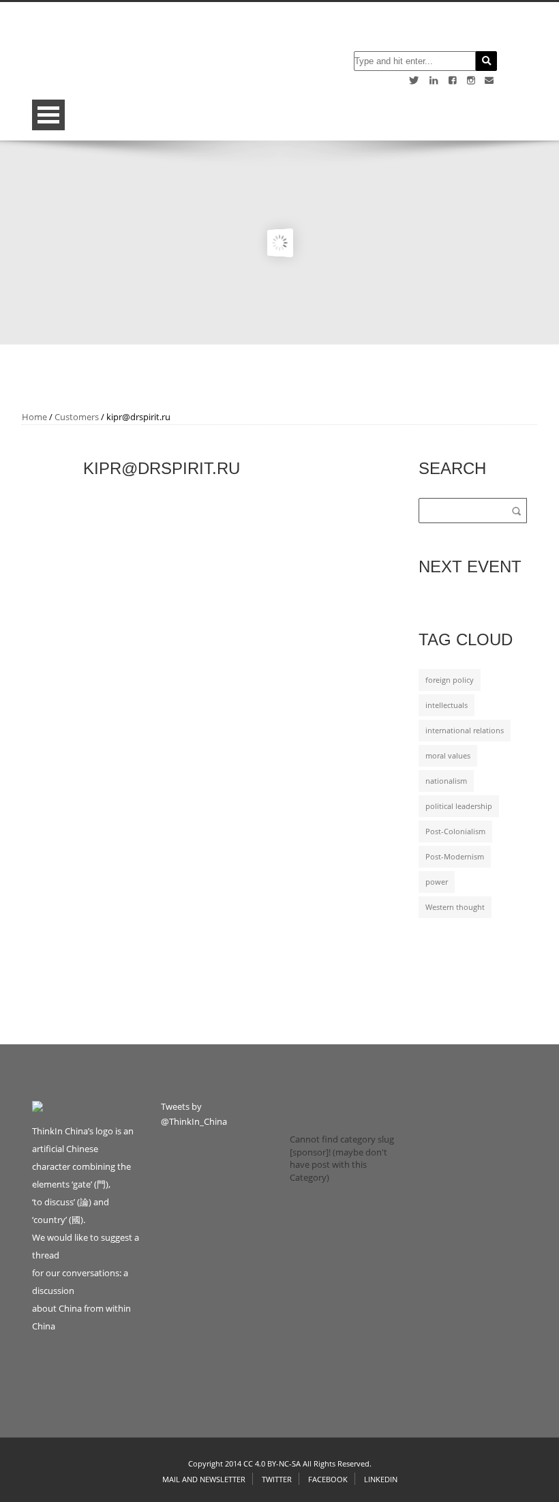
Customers (77, 417)
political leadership (458, 806)
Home (34, 417)
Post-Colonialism (455, 831)
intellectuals (446, 705)
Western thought (455, 907)
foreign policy (449, 680)
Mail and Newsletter (203, 1479)
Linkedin (380, 1479)
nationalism (446, 781)
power (436, 882)
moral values (447, 756)
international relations (464, 730)
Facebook (328, 1479)
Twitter (277, 1479)
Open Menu (48, 115)
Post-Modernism (454, 857)
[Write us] (489, 80)
